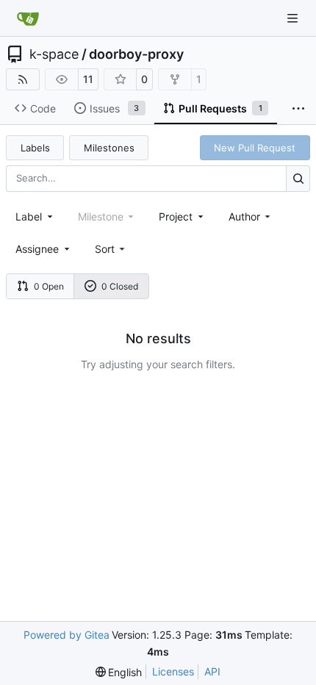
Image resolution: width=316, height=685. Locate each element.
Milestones (109, 148)
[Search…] (298, 178)
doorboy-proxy (136, 54)
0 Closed (119, 286)
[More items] (298, 108)
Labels (35, 148)
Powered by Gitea (66, 634)
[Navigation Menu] (294, 18)
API (212, 671)
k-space (54, 54)
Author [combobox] (244, 216)
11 (88, 79)
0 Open (49, 286)
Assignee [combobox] (37, 249)
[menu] (111, 248)
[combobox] (35, 216)
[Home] (28, 18)
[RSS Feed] (23, 79)
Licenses (173, 671)
